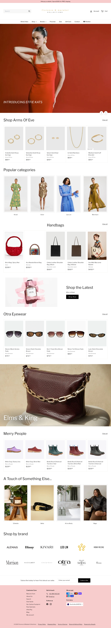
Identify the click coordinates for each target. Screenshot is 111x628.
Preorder (53, 22)
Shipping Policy (52, 624)
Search (28, 599)
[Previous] (101, 113)
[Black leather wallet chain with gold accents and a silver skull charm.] (99, 562)
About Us (29, 596)
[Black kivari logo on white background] (47, 547)
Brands (42, 22)
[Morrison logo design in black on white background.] (12, 562)
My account (30, 615)
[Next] (106, 113)
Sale (60, 22)
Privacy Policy (42, 624)
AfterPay (29, 609)
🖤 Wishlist (86, 22)
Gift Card (68, 22)
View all (105, 120)
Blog (27, 612)
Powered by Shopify (89, 624)
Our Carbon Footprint (33, 604)
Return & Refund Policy (75, 624)
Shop (33, 22)
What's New (24, 22)
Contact (77, 22)
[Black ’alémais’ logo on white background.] (12, 547)
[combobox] (17, 11)
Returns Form (30, 594)
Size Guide (29, 601)
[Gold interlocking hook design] (81, 547)
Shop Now (72, 297)
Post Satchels (30, 607)
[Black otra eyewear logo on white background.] (64, 562)
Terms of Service (62, 624)
